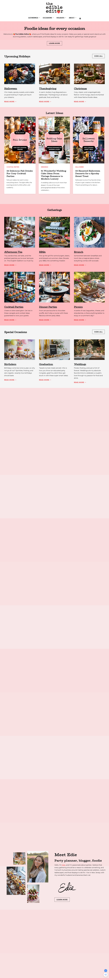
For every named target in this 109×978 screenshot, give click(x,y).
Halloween (10, 88)
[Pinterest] (80, 18)
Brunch (78, 252)
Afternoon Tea (13, 252)
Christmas (80, 88)
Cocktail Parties (13, 167)
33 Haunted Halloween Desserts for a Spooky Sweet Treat (87, 173)
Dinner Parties (48, 307)
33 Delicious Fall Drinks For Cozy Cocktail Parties (20, 173)
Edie (63, 865)
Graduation (46, 364)
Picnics (78, 307)
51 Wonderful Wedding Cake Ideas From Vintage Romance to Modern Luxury (53, 174)
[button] (39, 18)
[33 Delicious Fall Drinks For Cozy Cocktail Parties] (20, 140)
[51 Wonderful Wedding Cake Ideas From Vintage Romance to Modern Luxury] (54, 140)
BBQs (42, 252)
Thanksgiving (47, 88)
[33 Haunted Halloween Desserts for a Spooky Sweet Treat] (88, 140)
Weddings (44, 167)
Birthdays (10, 364)
